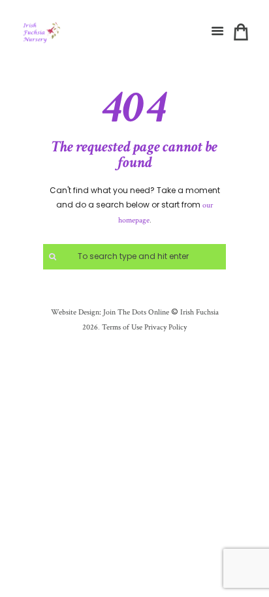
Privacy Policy (165, 327)
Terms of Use (121, 327)
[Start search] (51, 256)
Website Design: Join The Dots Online (110, 312)
